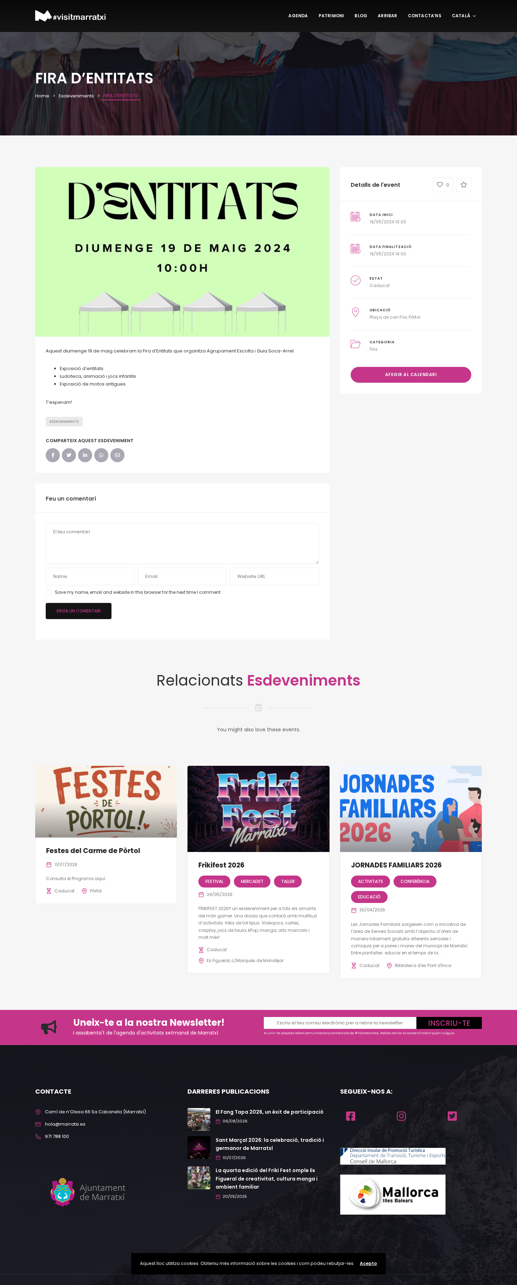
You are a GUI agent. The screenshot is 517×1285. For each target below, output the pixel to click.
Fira (373, 349)
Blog (361, 16)
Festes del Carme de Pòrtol (93, 850)
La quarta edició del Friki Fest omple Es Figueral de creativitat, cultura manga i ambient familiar (267, 1179)
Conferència (415, 881)
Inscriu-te (449, 1023)
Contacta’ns (424, 16)
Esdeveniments (76, 96)
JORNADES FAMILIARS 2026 (396, 865)
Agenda (298, 16)
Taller (288, 881)
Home (42, 96)
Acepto (368, 1263)
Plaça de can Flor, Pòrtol (395, 317)
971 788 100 (57, 1136)
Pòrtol (96, 891)
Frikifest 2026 (221, 865)
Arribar (387, 16)
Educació (369, 897)
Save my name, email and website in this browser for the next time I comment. (138, 592)
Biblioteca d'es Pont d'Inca (423, 965)
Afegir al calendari (411, 374)
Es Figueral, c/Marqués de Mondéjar (245, 960)
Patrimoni (331, 16)
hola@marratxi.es (65, 1124)
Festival (214, 881)
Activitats (370, 881)
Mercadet (252, 881)
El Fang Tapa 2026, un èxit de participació (270, 1111)
